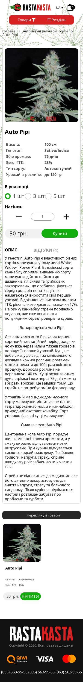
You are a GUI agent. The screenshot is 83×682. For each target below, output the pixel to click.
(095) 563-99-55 (14, 672)
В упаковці (16, 187)
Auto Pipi (13, 568)
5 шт (59, 195)
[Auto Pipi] (41, 85)
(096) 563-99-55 (41, 672)
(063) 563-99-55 (69, 672)
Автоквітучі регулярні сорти (45, 31)
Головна (8, 31)
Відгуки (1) (45, 250)
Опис (11, 250)
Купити (60, 233)
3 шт (38, 195)
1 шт (18, 195)
